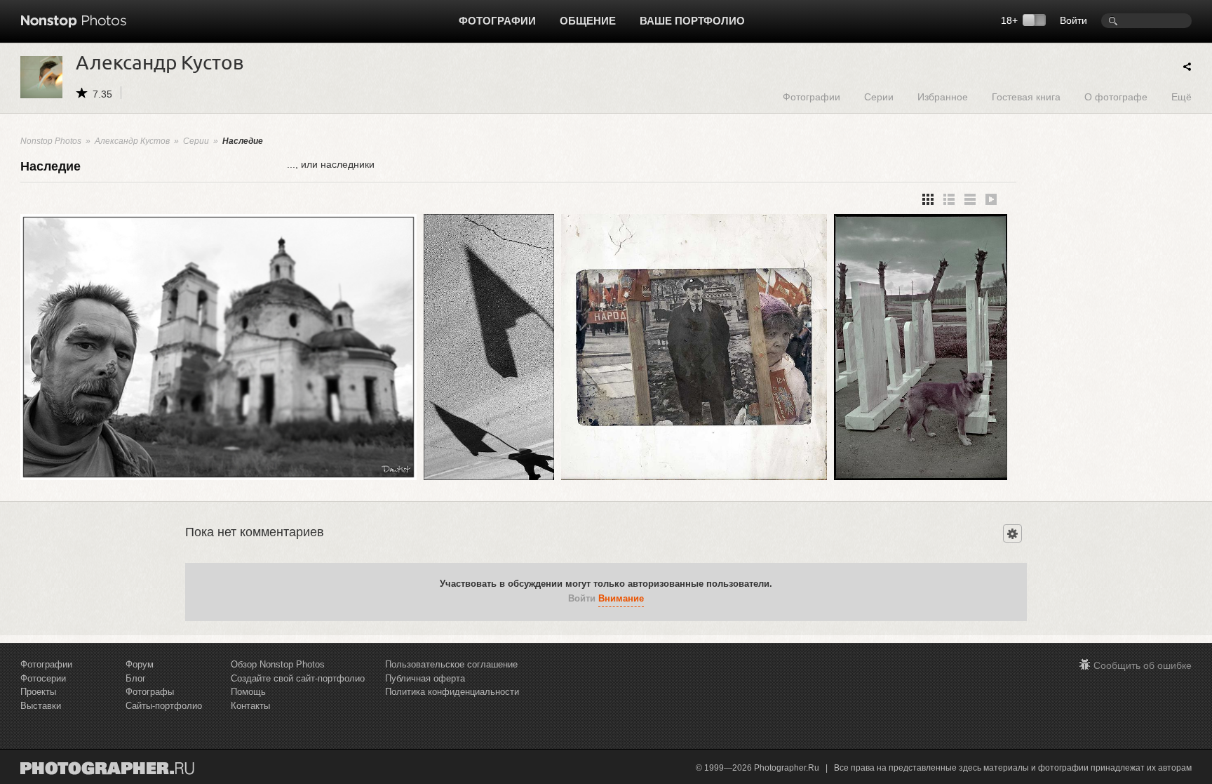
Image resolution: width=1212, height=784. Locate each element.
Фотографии (497, 21)
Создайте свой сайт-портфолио (298, 678)
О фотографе (1115, 96)
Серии (879, 96)
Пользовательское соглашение (451, 664)
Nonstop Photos (50, 141)
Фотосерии (43, 678)
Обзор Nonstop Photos (278, 664)
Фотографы (150, 691)
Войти (1073, 20)
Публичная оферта (425, 678)
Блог (136, 678)
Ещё (1181, 96)
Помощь (248, 691)
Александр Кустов (132, 141)
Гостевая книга (1026, 96)
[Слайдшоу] (991, 199)
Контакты (250, 705)
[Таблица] (949, 199)
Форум (140, 664)
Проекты (38, 691)
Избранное (942, 96)
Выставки (40, 705)
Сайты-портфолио (164, 705)
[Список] (970, 199)
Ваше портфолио (692, 21)
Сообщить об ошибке (1142, 665)
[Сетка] (928, 199)
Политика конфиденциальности (452, 691)
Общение (588, 21)
